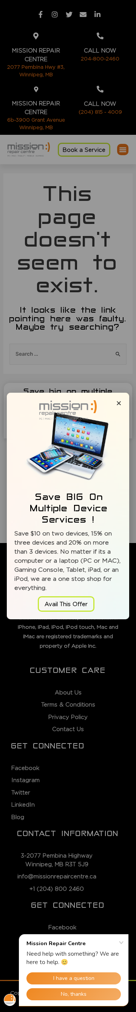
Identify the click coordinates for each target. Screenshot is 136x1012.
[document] (68, 506)
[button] (66, 604)
